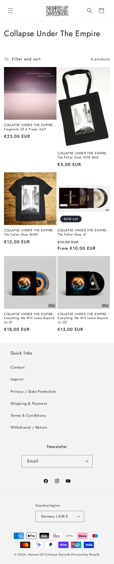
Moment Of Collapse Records (49, 554)
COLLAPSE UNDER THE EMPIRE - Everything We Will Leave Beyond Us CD (83, 318)
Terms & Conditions (28, 415)
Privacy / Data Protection (33, 391)
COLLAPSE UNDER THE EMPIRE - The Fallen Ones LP (83, 232)
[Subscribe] (86, 461)
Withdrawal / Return (29, 427)
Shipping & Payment (29, 403)
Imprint (17, 379)
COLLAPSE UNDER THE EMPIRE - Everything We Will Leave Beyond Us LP (29, 318)
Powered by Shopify (85, 554)
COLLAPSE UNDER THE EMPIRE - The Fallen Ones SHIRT (29, 232)
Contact (17, 367)
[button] (10, 10)
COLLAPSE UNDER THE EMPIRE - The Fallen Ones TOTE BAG (83, 155)
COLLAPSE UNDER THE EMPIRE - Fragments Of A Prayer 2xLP (29, 127)
